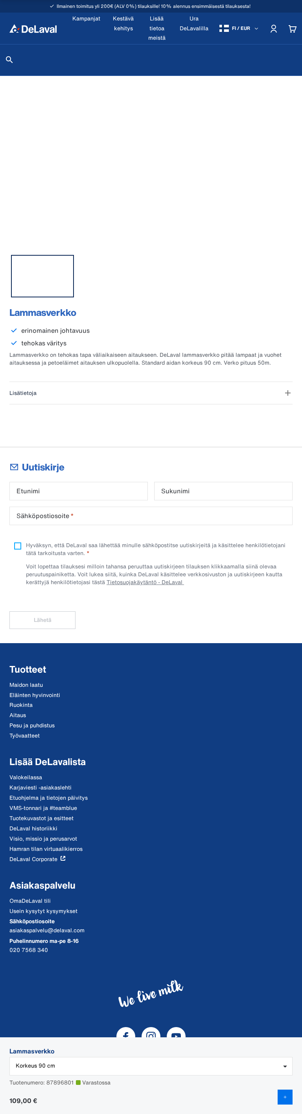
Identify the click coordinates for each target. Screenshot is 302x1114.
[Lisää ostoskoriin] (285, 1097)
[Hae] (9, 59)
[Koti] (33, 28)
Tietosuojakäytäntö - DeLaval (145, 582)
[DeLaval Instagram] (151, 1036)
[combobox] (151, 1066)
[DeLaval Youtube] (176, 1036)
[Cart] (292, 28)
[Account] (273, 28)
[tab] (42, 276)
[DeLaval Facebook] (125, 1036)
